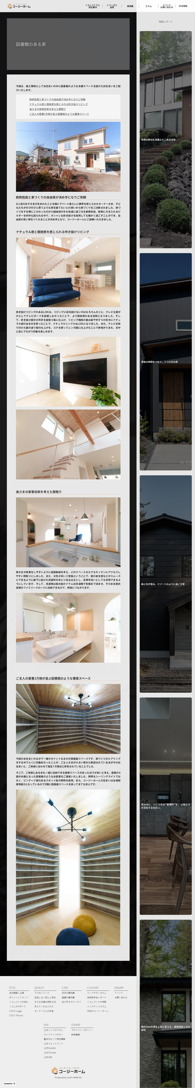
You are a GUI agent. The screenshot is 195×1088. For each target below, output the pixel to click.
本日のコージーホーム (97, 1010)
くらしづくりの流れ (18, 1001)
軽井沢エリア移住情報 (54, 1038)
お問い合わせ (121, 997)
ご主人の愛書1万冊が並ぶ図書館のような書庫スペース (59, 114)
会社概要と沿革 (16, 992)
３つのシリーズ (41, 992)
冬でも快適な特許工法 (45, 1001)
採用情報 (183, 5)
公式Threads (50, 1052)
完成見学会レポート (96, 997)
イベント (119, 992)
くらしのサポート (17, 1006)
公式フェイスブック (53, 1043)
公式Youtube (50, 1047)
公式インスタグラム (53, 1029)
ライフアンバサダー (53, 1034)
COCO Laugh (15, 1010)
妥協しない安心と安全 (45, 997)
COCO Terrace (16, 1015)
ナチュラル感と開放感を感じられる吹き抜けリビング (58, 104)
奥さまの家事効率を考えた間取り (47, 109)
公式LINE (48, 1057)
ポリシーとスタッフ (18, 997)
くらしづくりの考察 (96, 1001)
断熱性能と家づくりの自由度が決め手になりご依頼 (57, 99)
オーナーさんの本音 (44, 1010)
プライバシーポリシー (82, 1029)
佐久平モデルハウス (71, 1001)
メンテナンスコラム (96, 1006)
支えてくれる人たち (43, 1006)
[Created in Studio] (9, 1083)
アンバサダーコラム (96, 992)
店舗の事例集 (68, 997)
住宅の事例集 (68, 992)
